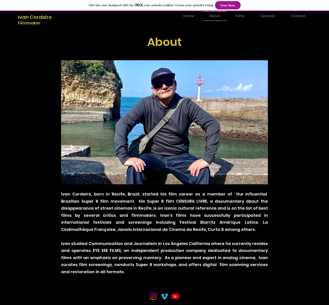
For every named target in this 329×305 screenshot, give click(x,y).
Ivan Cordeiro (35, 17)
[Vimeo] (164, 296)
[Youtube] (175, 296)
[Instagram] (153, 296)
